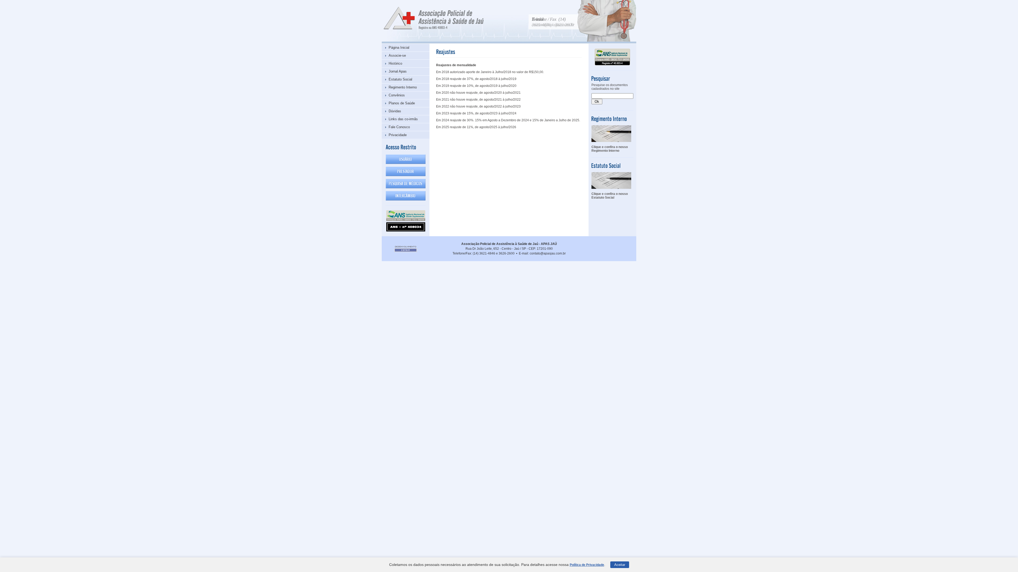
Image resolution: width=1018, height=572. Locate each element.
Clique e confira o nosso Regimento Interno (609, 149)
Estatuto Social (400, 79)
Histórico (395, 63)
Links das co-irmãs (403, 119)
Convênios (397, 95)
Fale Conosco (399, 127)
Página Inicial (399, 48)
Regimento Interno (403, 87)
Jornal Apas (398, 71)
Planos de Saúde (402, 103)
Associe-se (397, 55)
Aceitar (619, 565)
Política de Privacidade (587, 565)
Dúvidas (395, 111)
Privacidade (398, 135)
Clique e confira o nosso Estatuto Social (609, 195)
